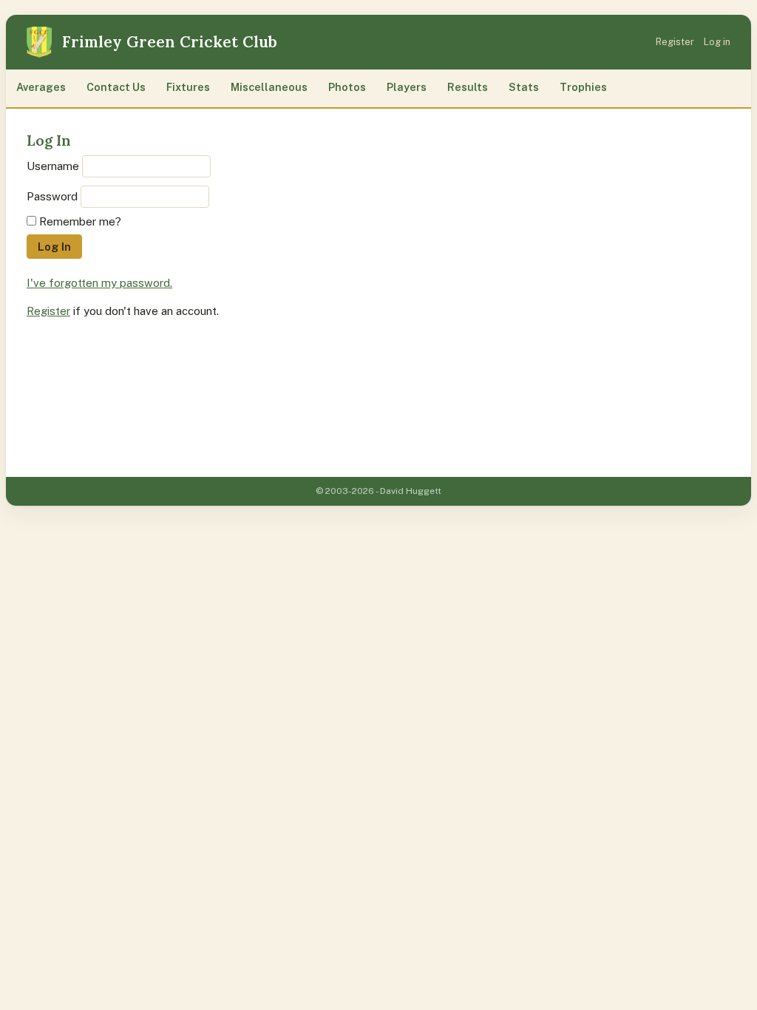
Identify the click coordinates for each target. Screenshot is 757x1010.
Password (52, 196)
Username (53, 166)
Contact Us (116, 87)
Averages (41, 87)
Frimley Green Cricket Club (169, 42)
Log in (717, 41)
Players (407, 87)
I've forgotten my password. (99, 283)
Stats (524, 87)
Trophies (583, 87)
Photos (347, 87)
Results (467, 87)
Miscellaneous (269, 87)
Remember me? (80, 221)
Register (675, 41)
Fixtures (188, 87)
